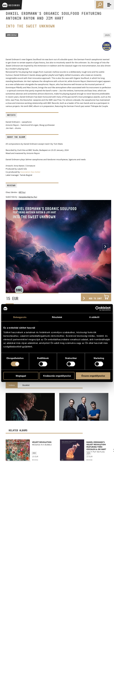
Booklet (26, 385)
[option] (58, 246)
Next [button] (105, 246)
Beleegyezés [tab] (19, 317)
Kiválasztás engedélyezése (57, 376)
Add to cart (95, 298)
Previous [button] (12, 246)
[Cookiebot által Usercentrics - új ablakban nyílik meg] (98, 308)
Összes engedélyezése (93, 376)
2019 (39, 453)
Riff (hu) (22, 192)
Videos (12, 385)
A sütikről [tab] (94, 317)
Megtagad (21, 376)
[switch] (43, 363)
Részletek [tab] (57, 317)
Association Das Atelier (30, 172)
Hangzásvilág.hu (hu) (28, 197)
